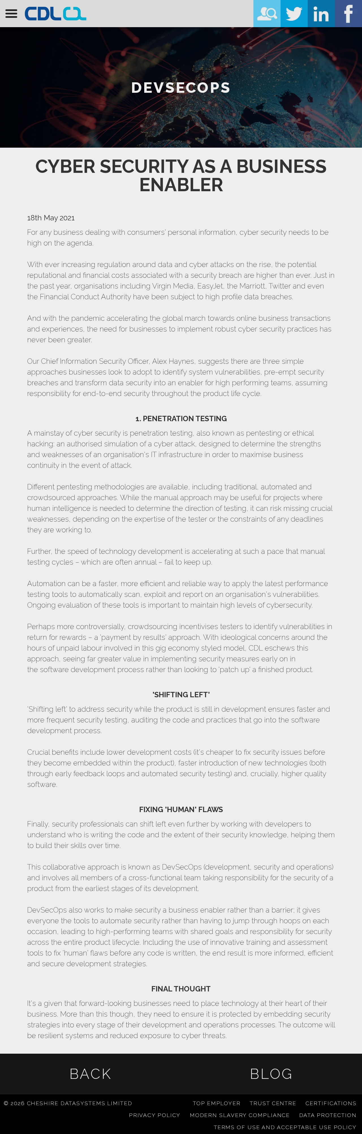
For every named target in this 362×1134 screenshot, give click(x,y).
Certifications (331, 1103)
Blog (271, 1074)
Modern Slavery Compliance (240, 1115)
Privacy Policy (155, 1115)
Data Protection (328, 1115)
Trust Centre (273, 1103)
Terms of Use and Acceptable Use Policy (285, 1127)
